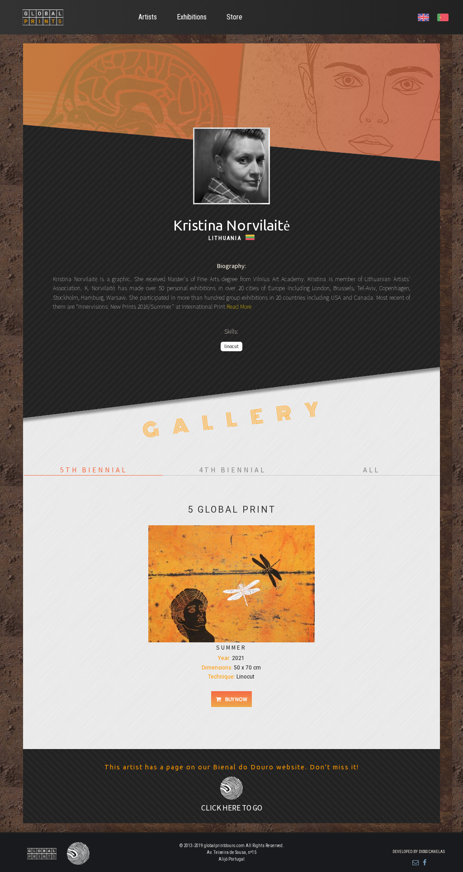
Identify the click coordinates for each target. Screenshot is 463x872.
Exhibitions (192, 17)
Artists (147, 17)
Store (234, 17)
